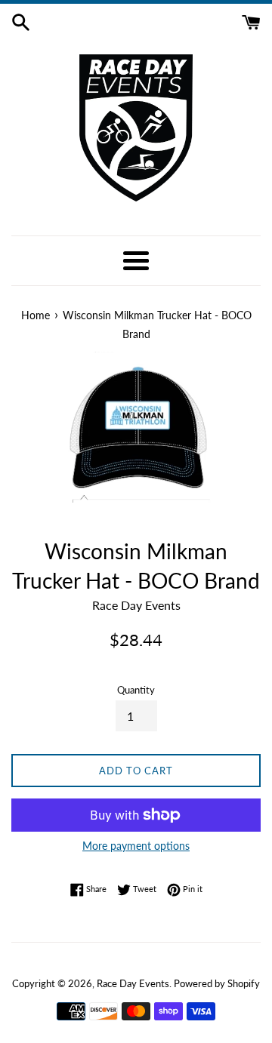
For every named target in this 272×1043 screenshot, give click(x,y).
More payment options (136, 845)
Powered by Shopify (217, 983)
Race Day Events (133, 983)
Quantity (136, 690)
